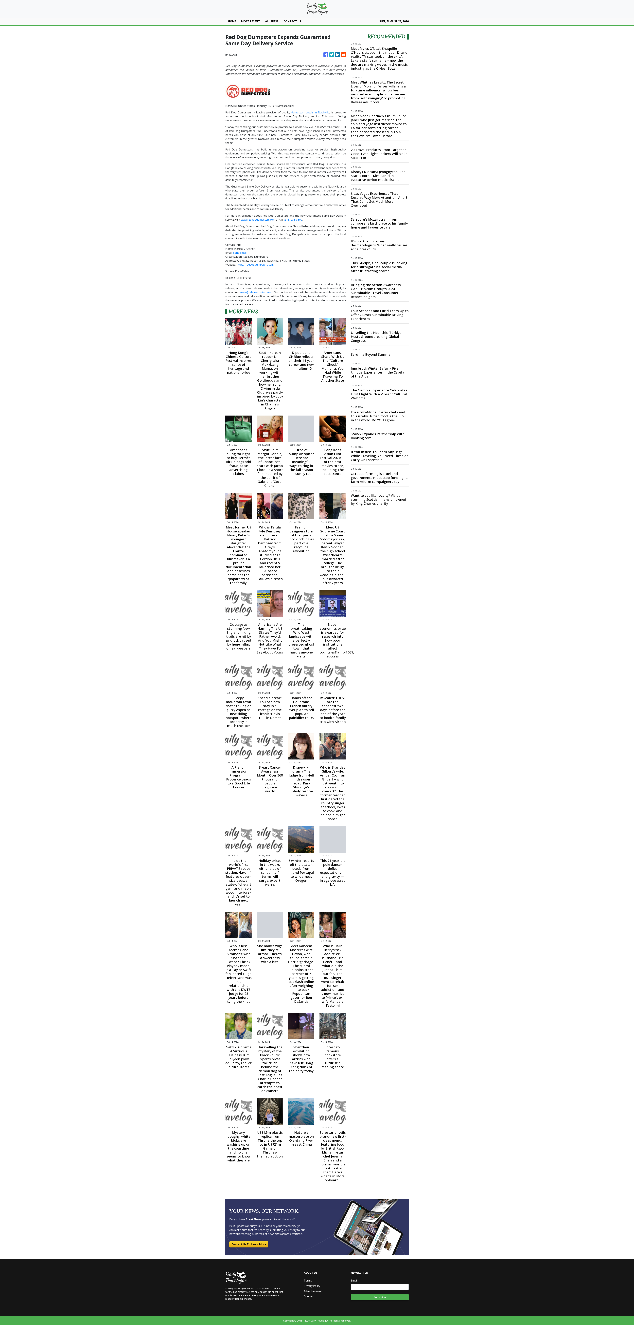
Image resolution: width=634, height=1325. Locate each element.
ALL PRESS (271, 21)
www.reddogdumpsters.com (258, 219)
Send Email (240, 252)
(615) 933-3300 (293, 219)
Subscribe (380, 1297)
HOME (232, 21)
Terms (308, 1280)
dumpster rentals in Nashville (310, 112)
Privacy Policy (312, 1286)
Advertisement (313, 1291)
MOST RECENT (250, 21)
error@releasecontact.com (256, 292)
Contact (308, 1296)
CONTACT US (292, 21)
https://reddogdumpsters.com (255, 264)
